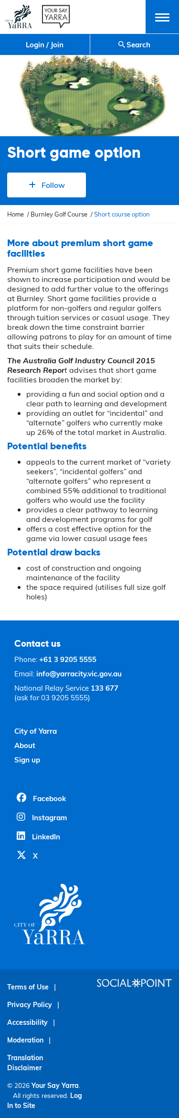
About (24, 745)
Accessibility (27, 1022)
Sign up (27, 759)
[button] (162, 16)
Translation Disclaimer (25, 1062)
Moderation (25, 1039)
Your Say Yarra (55, 1085)
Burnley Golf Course (59, 214)
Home (15, 214)
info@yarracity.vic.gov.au (79, 673)
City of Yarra (35, 731)
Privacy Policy (29, 1004)
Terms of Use (28, 986)
